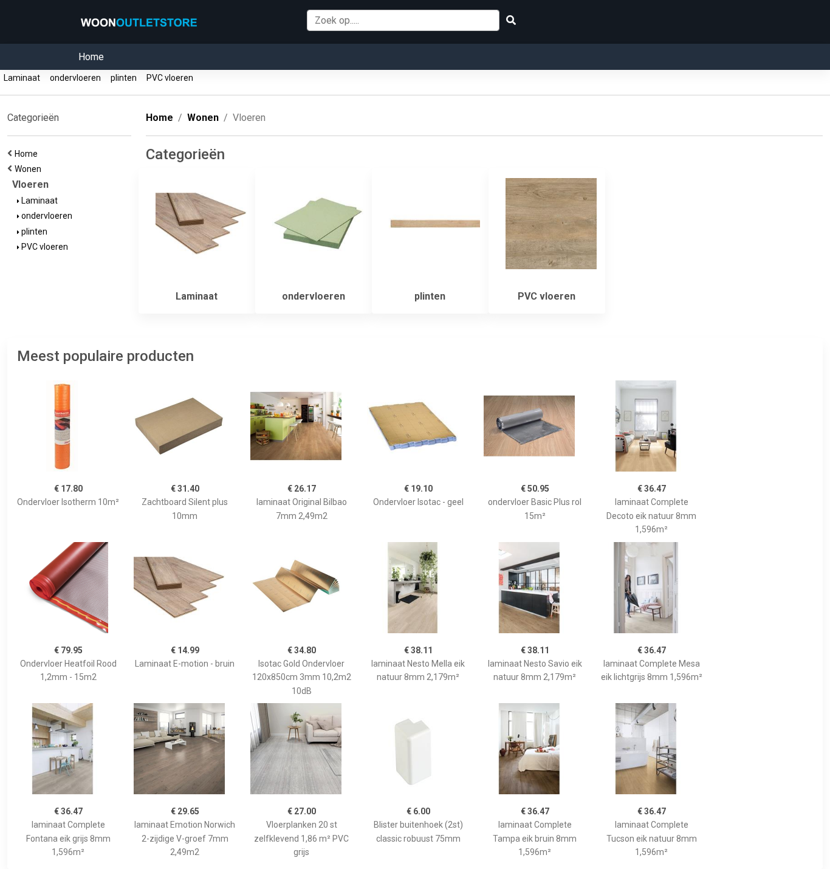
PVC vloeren (170, 78)
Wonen (30, 169)
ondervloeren (75, 78)
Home (91, 57)
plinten (123, 78)
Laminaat (22, 78)
